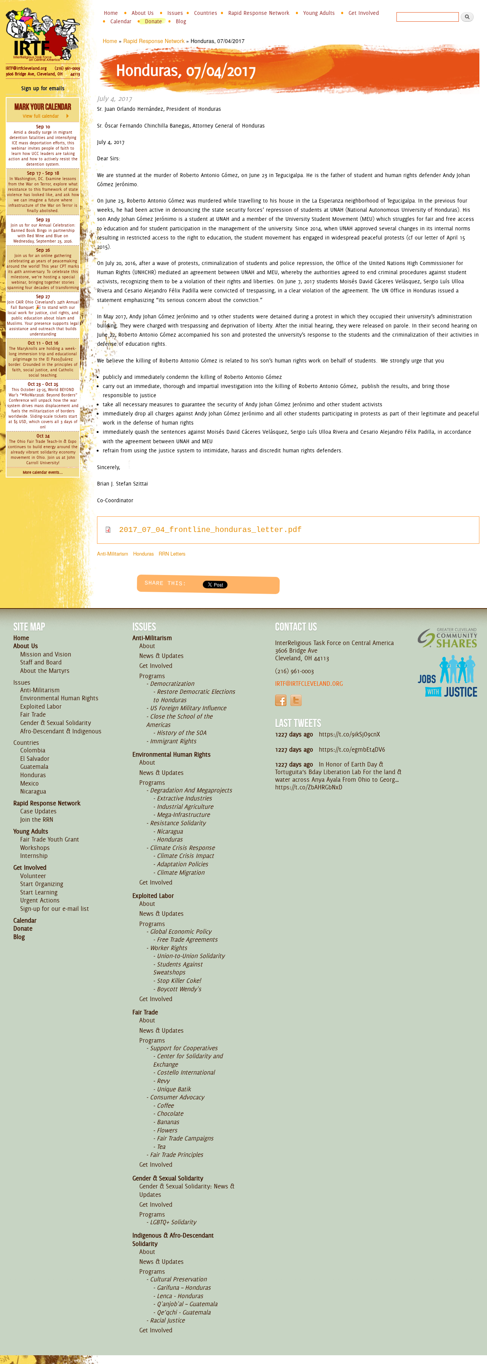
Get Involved (364, 13)
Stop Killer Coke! (179, 980)
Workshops (35, 847)
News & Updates (161, 656)
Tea (161, 1146)
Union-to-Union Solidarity (190, 956)
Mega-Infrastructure (183, 814)
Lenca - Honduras (180, 1296)
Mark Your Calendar (42, 110)
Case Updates (38, 811)
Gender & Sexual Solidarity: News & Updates (186, 1190)
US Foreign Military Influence (188, 708)
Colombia (32, 750)
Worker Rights (168, 948)
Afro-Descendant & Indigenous (61, 731)
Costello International (186, 1072)
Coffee (165, 1105)
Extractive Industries (184, 798)
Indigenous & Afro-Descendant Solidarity (173, 1239)
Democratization (172, 683)
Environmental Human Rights (59, 698)
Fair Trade (33, 714)
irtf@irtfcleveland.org (309, 683)
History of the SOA (181, 732)
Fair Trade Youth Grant (49, 839)
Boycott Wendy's (179, 989)
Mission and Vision (45, 654)
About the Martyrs (45, 670)
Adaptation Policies (182, 864)
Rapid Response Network (259, 13)
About (147, 646)
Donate (153, 21)
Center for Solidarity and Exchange (188, 1060)
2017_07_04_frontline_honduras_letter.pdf (210, 529)
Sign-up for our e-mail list (54, 908)
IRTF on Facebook (280, 700)
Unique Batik (174, 1089)
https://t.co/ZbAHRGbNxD (308, 787)
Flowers (167, 1130)
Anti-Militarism (112, 553)
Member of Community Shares (447, 637)
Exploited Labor (41, 706)
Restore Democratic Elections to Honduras (194, 696)
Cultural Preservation (178, 1279)
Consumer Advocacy (177, 1097)
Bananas (168, 1122)
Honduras (143, 553)
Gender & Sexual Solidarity (55, 723)
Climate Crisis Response (182, 847)
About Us (143, 13)
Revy (163, 1080)
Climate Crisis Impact (185, 855)
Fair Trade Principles (176, 1154)
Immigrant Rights (173, 741)
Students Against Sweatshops (177, 968)
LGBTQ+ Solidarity (173, 1222)
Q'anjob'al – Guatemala (187, 1304)
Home (111, 13)
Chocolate (170, 1113)
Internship (34, 855)
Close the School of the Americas (179, 720)
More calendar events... (43, 472)
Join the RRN (36, 819)
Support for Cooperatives (184, 1048)
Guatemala (34, 766)
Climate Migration (180, 872)
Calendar (120, 21)
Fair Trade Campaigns (185, 1138)
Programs (152, 676)
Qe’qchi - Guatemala (183, 1312)
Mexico (29, 783)
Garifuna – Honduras (184, 1287)
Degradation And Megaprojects (191, 790)
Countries (205, 13)
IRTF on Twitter (296, 700)
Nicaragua (33, 791)
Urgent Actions (40, 900)
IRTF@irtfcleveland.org (26, 68)
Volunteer (33, 876)
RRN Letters (172, 553)
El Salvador (34, 758)
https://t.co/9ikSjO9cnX (349, 734)
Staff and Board (41, 662)
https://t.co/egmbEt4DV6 (352, 749)
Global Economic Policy (180, 931)
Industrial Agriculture (185, 806)
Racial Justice (167, 1320)
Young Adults (319, 13)
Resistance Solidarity (177, 823)
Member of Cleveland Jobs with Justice (447, 685)
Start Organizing (41, 884)
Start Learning (38, 892)
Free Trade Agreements (187, 939)
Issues (175, 13)
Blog (181, 21)
